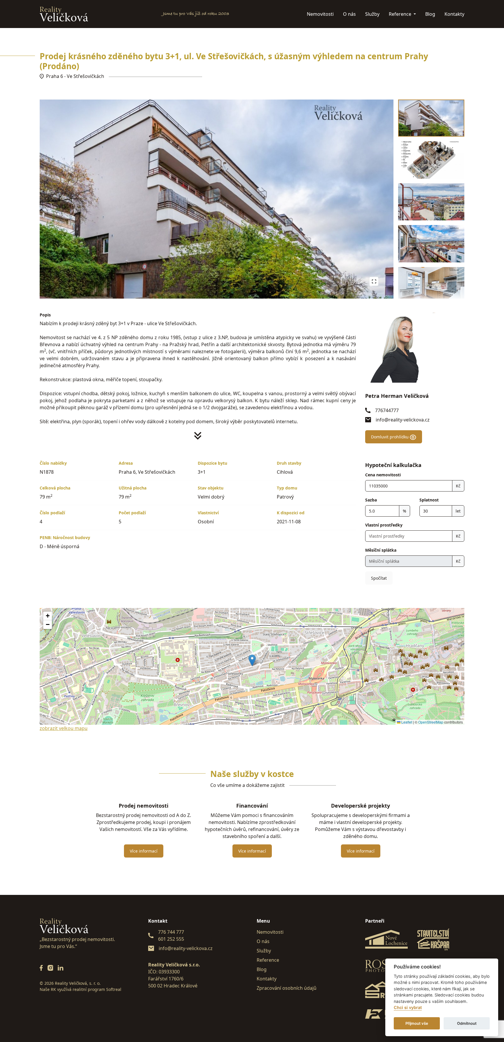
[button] (252, 660)
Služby (372, 14)
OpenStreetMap (430, 721)
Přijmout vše (416, 1023)
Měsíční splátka (380, 550)
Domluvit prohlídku (390, 437)
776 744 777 (171, 932)
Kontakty (454, 14)
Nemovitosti (320, 14)
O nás (349, 14)
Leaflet (406, 721)
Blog (430, 14)
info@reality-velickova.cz (403, 420)
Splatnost (429, 500)
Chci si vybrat (408, 1007)
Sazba (371, 500)
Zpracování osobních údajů (286, 988)
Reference (400, 14)
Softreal (113, 989)
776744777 (387, 410)
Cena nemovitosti (383, 475)
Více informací (144, 851)
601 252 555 (171, 939)
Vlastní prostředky (383, 525)
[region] (431, 199)
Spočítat (379, 578)
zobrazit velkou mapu (64, 728)
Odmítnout (467, 1023)
